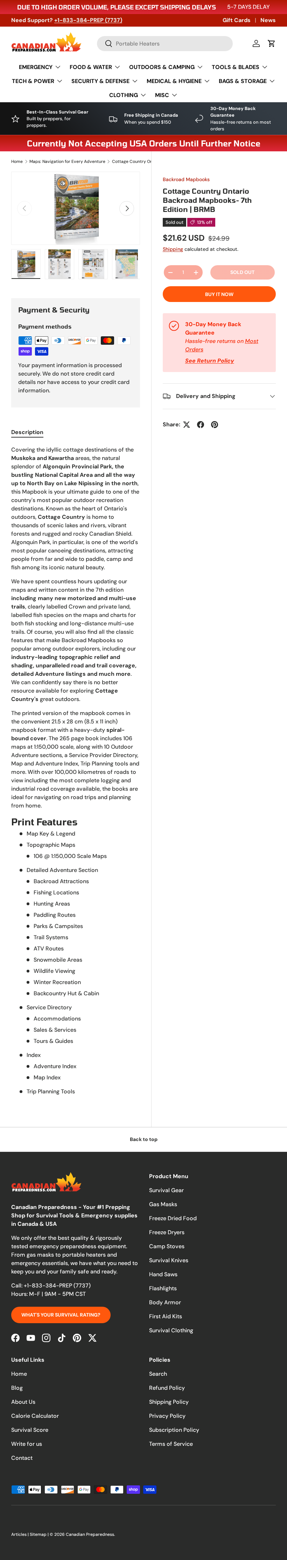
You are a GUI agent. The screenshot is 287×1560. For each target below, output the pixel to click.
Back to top (144, 1139)
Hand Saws (163, 1274)
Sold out (242, 272)
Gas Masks (163, 1204)
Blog (17, 1387)
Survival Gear (166, 1190)
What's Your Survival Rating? (60, 1315)
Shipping (173, 249)
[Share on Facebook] (201, 425)
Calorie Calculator (35, 1416)
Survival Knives (168, 1260)
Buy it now (219, 294)
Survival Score (29, 1430)
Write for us (26, 1444)
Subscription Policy (174, 1430)
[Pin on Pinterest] (215, 425)
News (268, 20)
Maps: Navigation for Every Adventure (67, 161)
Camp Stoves (166, 1246)
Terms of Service (171, 1444)
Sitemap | (40, 1534)
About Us (23, 1402)
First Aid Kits (165, 1316)
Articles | (20, 1534)
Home (17, 161)
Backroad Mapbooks (186, 179)
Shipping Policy (169, 1402)
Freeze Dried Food (173, 1218)
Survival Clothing (171, 1330)
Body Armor (165, 1302)
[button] (271, 43)
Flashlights (163, 1288)
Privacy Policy (167, 1416)
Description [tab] (27, 432)
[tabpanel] (75, 771)
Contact (22, 1458)
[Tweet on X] (187, 425)
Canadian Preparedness (90, 1534)
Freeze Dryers (166, 1232)
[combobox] (165, 43)
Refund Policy (167, 1387)
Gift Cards (237, 20)
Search (158, 1373)
